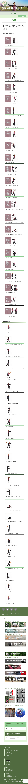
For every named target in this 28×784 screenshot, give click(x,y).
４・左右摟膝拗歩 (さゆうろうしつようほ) (15, 80)
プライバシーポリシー (10, 753)
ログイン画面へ (9, 728)
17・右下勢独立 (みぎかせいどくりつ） (14, 234)
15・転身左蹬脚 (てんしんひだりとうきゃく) (15, 210)
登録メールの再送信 (10, 770)
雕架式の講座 (8, 762)
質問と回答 (8, 764)
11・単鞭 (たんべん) (10, 162)
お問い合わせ (8, 773)
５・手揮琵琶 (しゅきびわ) (11, 92)
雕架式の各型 (8, 761)
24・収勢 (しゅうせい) (10, 316)
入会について (12, 737)
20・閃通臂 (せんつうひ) (11, 269)
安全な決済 (8, 752)
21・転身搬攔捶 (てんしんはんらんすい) (14, 281)
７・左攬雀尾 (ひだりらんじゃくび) (13, 115)
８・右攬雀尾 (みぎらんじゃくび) (13, 127)
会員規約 (7, 755)
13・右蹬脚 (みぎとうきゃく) (12, 185)
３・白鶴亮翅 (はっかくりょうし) (13, 68)
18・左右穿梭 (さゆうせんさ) (12, 245)
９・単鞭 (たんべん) (10, 139)
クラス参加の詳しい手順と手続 (12, 750)
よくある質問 (8, 775)
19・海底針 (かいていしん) (11, 257)
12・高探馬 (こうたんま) (11, 174)
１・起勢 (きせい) (9, 45)
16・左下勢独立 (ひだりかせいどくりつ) (14, 222)
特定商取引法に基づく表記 (11, 776)
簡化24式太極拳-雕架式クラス (13, 8)
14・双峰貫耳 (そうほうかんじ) (12, 197)
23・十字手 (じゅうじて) (11, 304)
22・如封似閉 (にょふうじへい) (12, 292)
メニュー (15, 13)
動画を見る (8, 760)
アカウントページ (9, 769)
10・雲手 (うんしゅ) (10, 150)
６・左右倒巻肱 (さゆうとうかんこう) (14, 103)
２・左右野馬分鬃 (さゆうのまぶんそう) (14, 57)
